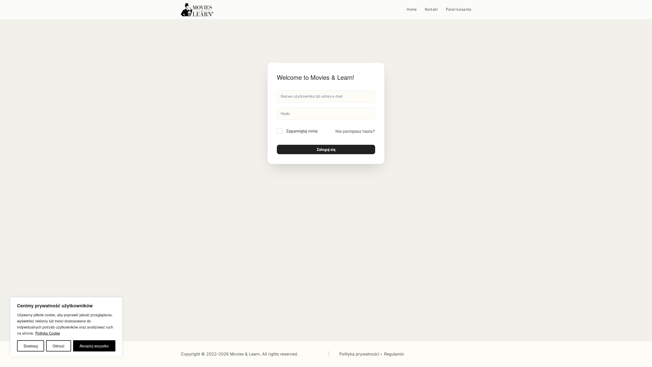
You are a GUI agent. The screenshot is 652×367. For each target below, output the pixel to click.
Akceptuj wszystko (94, 345)
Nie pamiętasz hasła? (355, 131)
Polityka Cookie (47, 333)
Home (412, 9)
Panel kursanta (458, 9)
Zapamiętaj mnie (302, 131)
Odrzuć (58, 345)
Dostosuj (31, 345)
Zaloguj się (326, 149)
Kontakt (431, 9)
